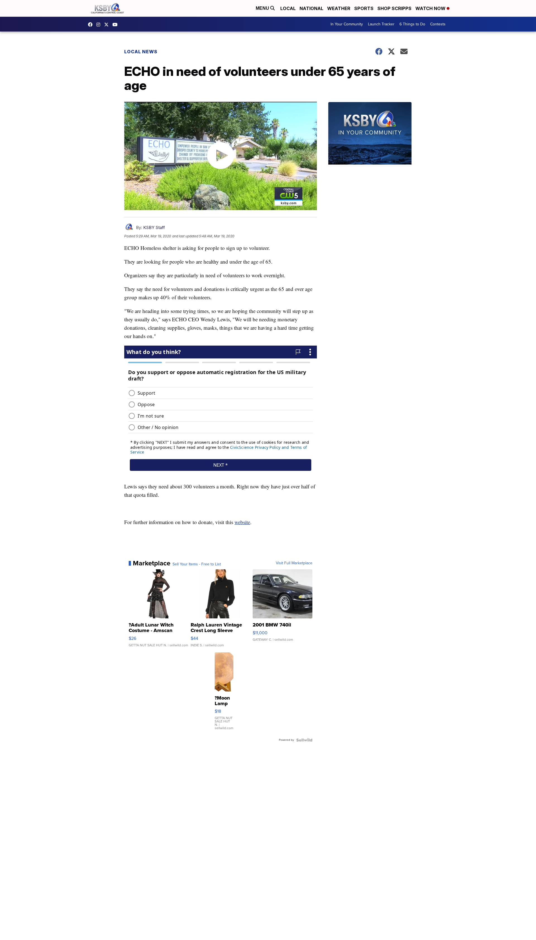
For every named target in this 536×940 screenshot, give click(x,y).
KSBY (107, 24)
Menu (263, 8)
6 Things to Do (412, 24)
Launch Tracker (381, 24)
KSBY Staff (154, 227)
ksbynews (91, 24)
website (242, 522)
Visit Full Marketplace (294, 563)
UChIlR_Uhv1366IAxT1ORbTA (116, 24)
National (311, 8)
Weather (338, 8)
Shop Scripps (394, 8)
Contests (438, 24)
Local (288, 8)
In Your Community (347, 24)
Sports (364, 8)
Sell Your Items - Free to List (197, 564)
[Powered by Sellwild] (304, 740)
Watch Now (431, 8)
